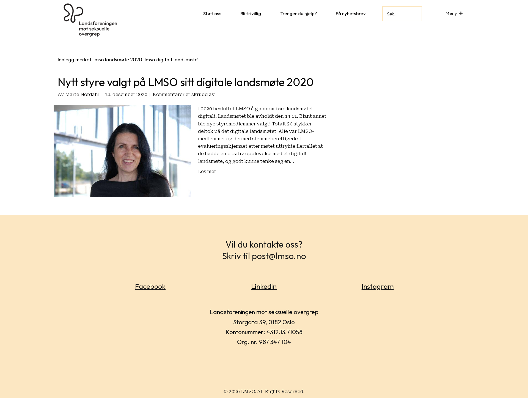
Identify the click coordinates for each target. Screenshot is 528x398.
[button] (461, 13)
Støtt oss (212, 13)
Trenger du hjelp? (298, 13)
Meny (451, 13)
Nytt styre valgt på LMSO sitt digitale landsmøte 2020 (186, 82)
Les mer (207, 171)
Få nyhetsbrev (351, 13)
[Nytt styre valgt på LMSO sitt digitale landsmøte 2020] (122, 150)
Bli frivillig (250, 13)
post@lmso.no (279, 255)
